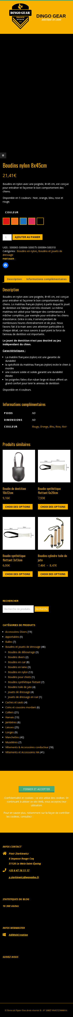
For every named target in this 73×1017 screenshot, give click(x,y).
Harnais (9, 717)
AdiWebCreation (18, 934)
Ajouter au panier (27, 237)
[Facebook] (29, 987)
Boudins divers (16, 657)
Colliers (9, 712)
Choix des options (17, 506)
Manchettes (12, 737)
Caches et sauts (14, 702)
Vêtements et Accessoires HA (22, 752)
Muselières (11, 742)
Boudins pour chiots (19, 677)
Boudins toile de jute (20, 687)
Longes (9, 732)
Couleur (12, 212)
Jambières (11, 722)
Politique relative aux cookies (50, 816)
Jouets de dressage (19, 692)
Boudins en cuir (17, 662)
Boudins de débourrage (21, 652)
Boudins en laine (17, 667)
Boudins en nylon (27, 251)
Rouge (35, 426)
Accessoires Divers (16, 631)
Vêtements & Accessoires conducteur (26, 747)
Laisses (9, 727)
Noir (64, 426)
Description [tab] (14, 279)
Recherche (42, 609)
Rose (58, 426)
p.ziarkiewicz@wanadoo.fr (24, 877)
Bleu (51, 426)
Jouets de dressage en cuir (23, 697)
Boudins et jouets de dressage (22, 646)
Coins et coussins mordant (20, 707)
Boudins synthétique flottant (24, 682)
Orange (44, 426)
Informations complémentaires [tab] (46, 279)
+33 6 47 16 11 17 (19, 870)
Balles (8, 641)
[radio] (6, 221)
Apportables (12, 636)
